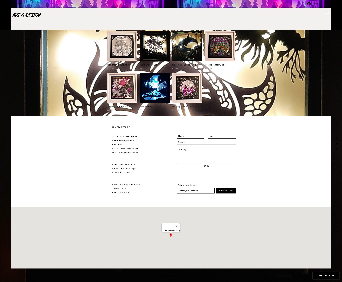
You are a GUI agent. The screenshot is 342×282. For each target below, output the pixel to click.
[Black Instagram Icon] (336, 138)
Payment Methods (121, 192)
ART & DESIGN (27, 15)
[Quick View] (122, 46)
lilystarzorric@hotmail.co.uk (125, 152)
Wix (194, 276)
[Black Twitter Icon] (336, 143)
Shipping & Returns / (129, 184)
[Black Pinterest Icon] (336, 148)
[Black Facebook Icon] (336, 133)
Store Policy (118, 188)
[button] (327, 3)
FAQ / (115, 184)
